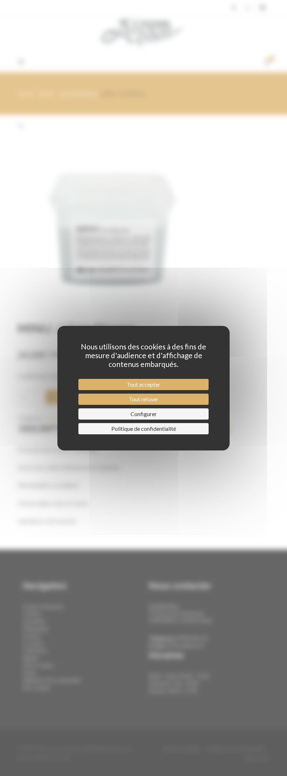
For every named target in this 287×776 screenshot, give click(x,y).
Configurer (144, 413)
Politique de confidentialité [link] (143, 428)
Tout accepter (143, 384)
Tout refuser (143, 399)
